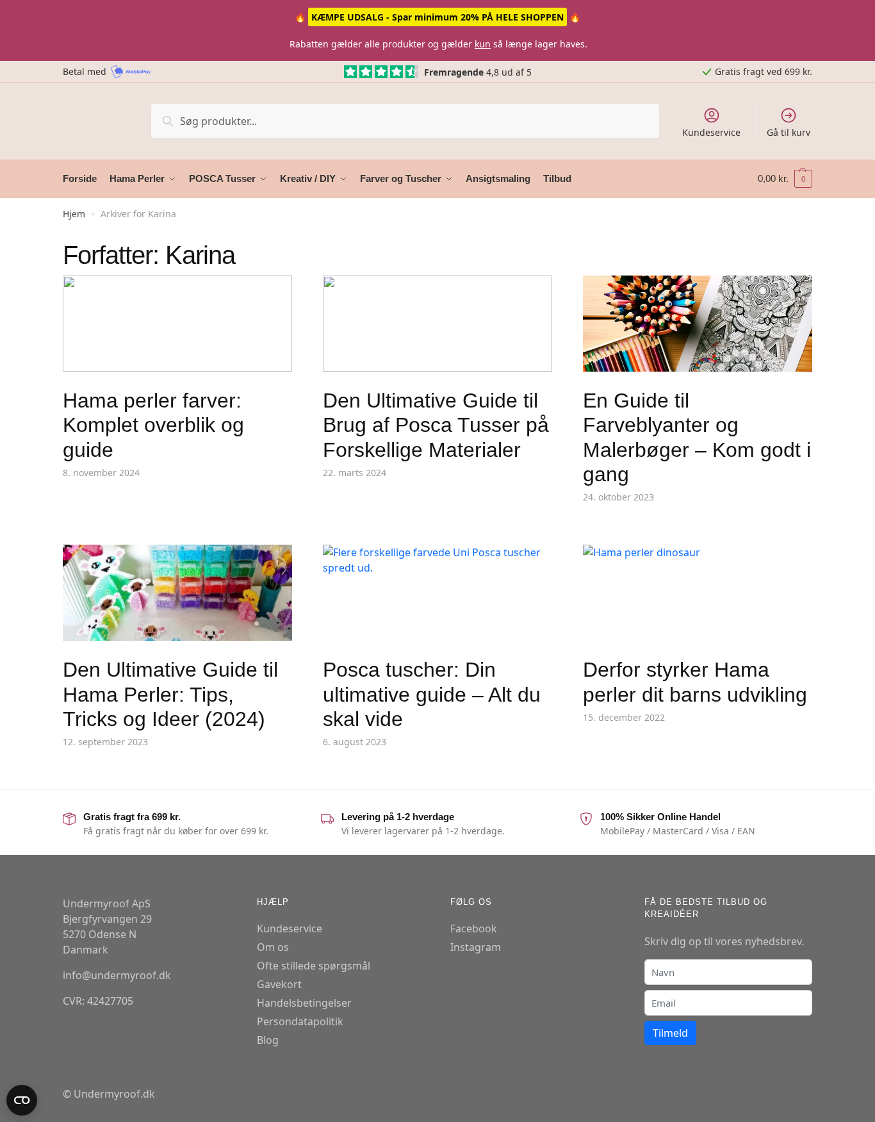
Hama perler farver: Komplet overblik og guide (153, 425)
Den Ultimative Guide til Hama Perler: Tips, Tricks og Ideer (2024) (170, 694)
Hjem (74, 214)
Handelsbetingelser (304, 1003)
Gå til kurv (788, 132)
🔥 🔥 (437, 17)
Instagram (475, 947)
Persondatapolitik (300, 1021)
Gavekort (279, 984)
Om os (273, 947)
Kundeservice (711, 132)
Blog (268, 1040)
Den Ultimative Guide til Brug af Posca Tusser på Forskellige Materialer (436, 425)
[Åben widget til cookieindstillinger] (21, 1100)
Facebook (473, 928)
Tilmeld (670, 1033)
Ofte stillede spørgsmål (313, 966)
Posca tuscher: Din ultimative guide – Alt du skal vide (432, 694)
